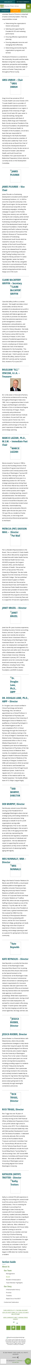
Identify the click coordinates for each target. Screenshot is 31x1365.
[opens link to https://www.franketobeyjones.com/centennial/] (21, 9)
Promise (8, 1293)
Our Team (8, 1270)
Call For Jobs (25, 10)
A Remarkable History (13, 1290)
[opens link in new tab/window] (13, 1324)
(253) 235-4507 (6, 1312)
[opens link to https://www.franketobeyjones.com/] (9, 8)
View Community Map (10, 1317)
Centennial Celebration (11, 1302)
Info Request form (5, 10)
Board (8, 1277)
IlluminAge (18, 1360)
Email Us (14, 1312)
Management (10, 1274)
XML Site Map (15, 1314)
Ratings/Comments (23, 2)
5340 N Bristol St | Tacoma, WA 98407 (15, 1310)
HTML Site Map (23, 1312)
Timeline (9, 1296)
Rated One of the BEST (13, 1299)
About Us (5, 1266)
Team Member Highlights (14, 1283)
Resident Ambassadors (13, 1280)
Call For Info (15, 10)
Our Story (8, 1286)
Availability (8, 2)
